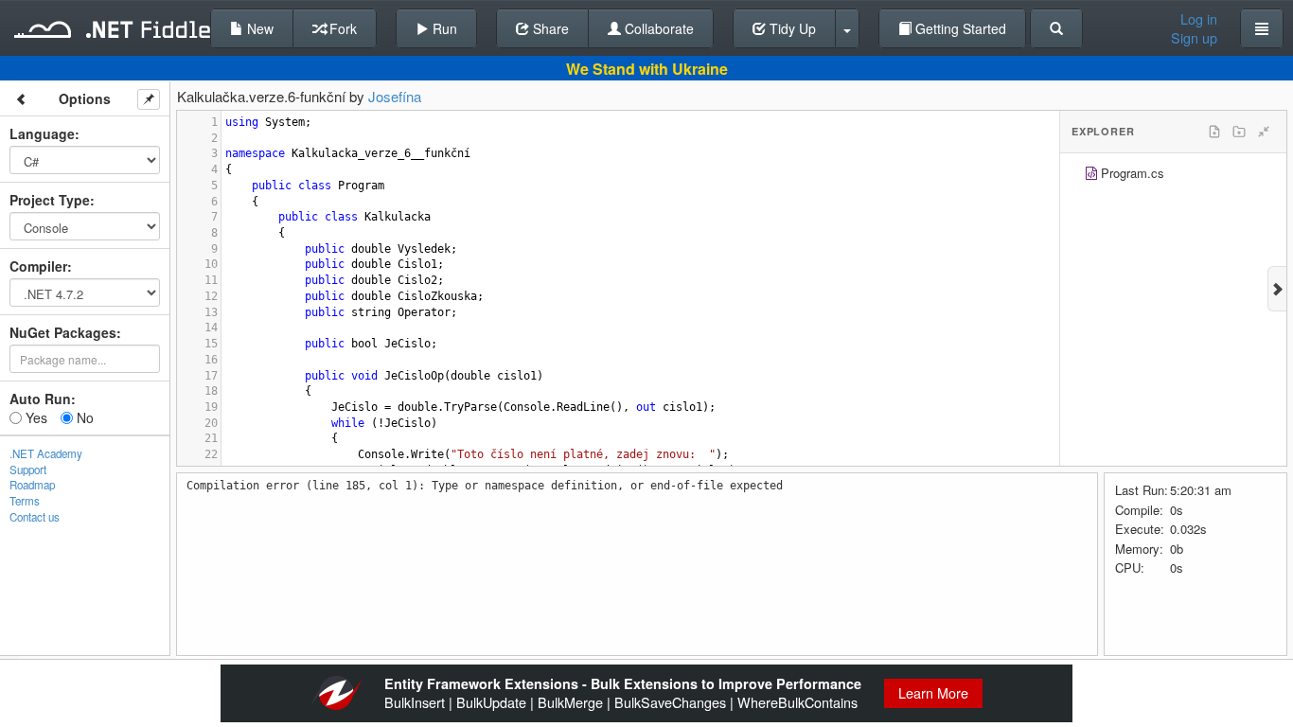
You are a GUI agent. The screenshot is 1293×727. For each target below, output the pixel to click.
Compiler (38, 266)
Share (549, 28)
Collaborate (657, 28)
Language (42, 133)
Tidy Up (791, 28)
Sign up (1194, 37)
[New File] (1214, 131)
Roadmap (32, 484)
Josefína (394, 96)
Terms (24, 500)
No (83, 417)
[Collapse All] (1263, 131)
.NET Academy (45, 453)
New (258, 28)
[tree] (1173, 175)
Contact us (34, 516)
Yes (34, 417)
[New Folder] (1239, 131)
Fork (341, 28)
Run (443, 28)
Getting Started (959, 28)
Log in (1198, 18)
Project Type (49, 199)
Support (27, 469)
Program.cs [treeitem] (1132, 173)
